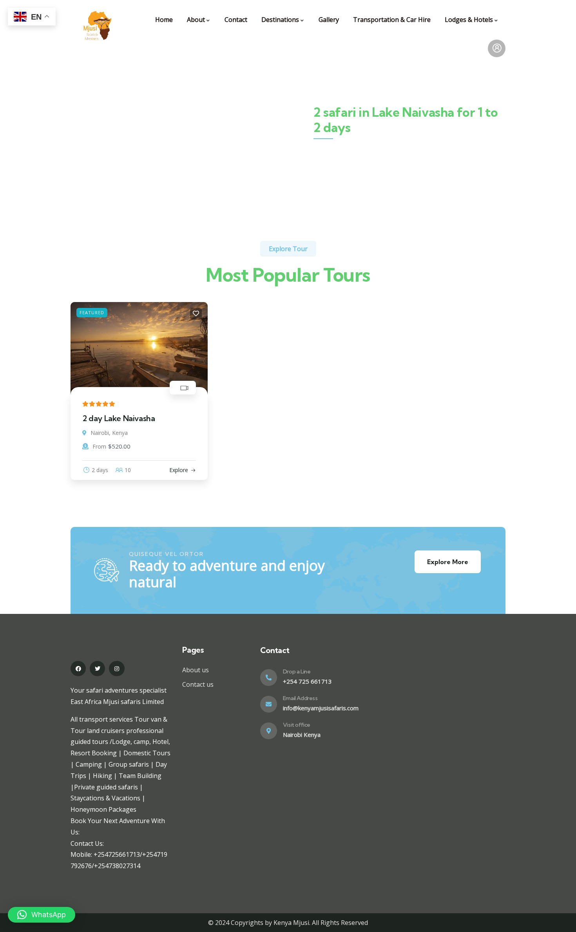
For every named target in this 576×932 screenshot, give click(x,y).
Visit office (296, 724)
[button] (41, 915)
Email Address (300, 698)
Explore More (447, 562)
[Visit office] (268, 730)
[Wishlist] (196, 314)
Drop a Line (297, 671)
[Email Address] (268, 704)
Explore (178, 470)
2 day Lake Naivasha (118, 418)
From (99, 446)
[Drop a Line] (268, 677)
